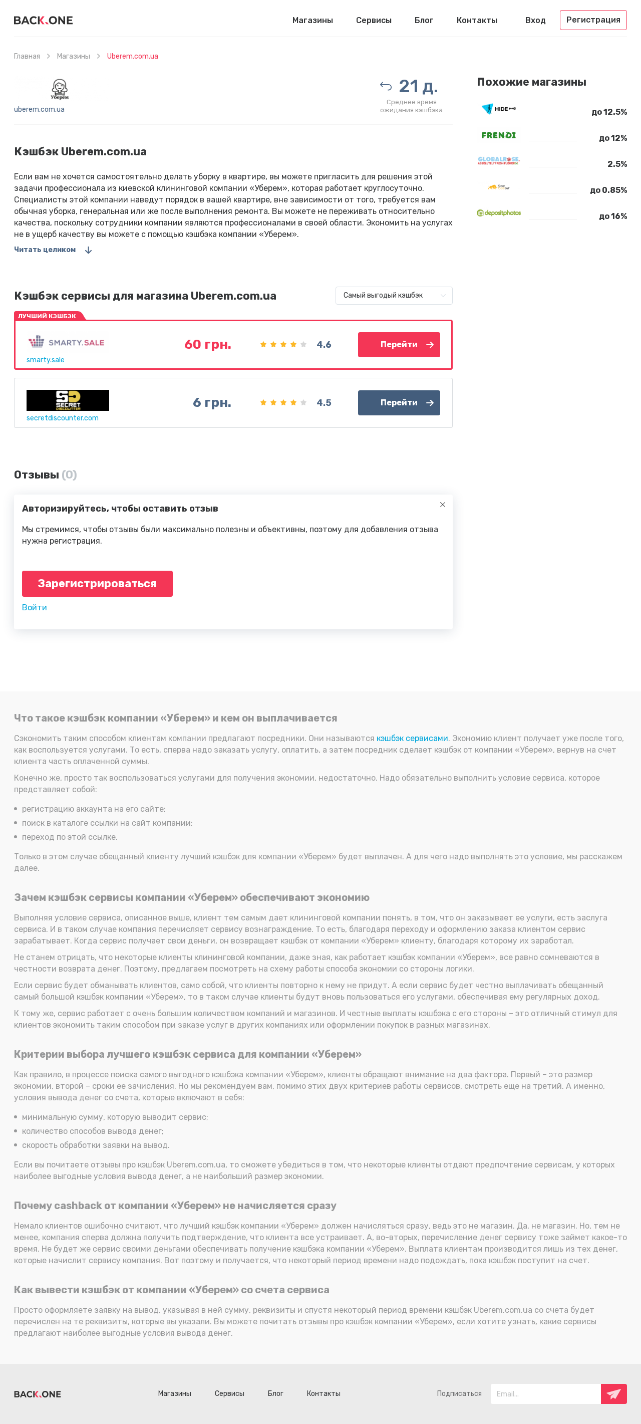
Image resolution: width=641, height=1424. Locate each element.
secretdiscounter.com (63, 418)
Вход (535, 20)
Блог (424, 20)
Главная (27, 56)
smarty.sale (46, 360)
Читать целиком (45, 250)
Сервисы (374, 20)
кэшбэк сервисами (412, 738)
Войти (34, 607)
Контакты (477, 20)
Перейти (399, 344)
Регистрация (593, 20)
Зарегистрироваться (97, 583)
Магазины (312, 20)
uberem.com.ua (39, 109)
